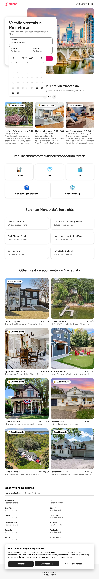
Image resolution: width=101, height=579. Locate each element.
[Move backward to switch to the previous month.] (13, 58)
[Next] (54, 97)
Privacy (46, 575)
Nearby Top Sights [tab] (32, 493)
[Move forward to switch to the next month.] (41, 58)
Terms (53, 575)
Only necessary (47, 564)
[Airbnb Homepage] (11, 4)
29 (42, 88)
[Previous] (45, 97)
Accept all (21, 564)
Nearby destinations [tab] (13, 493)
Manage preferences (73, 564)
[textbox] (20, 50)
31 (18, 93)
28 (37, 88)
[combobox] (31, 42)
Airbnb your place (84, 4)
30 (13, 93)
